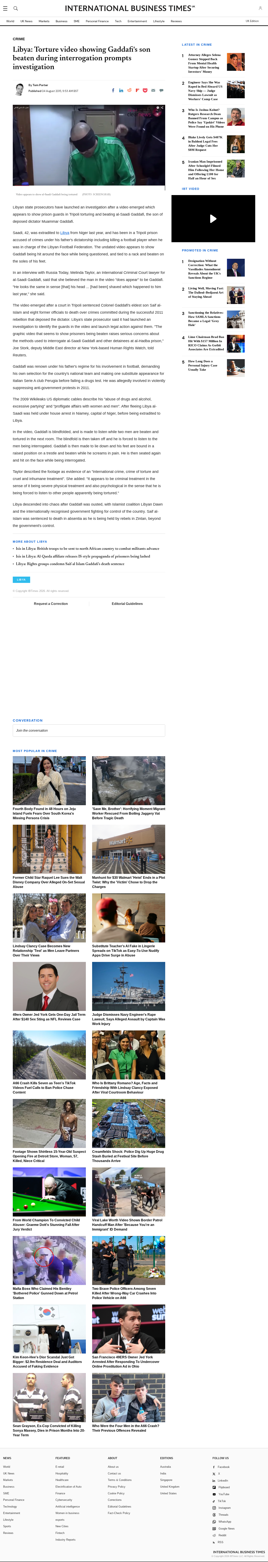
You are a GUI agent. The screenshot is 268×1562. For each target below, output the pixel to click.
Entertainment (137, 21)
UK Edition (252, 21)
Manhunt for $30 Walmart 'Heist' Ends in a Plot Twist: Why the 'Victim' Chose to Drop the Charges (128, 882)
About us (113, 1466)
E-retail (59, 1466)
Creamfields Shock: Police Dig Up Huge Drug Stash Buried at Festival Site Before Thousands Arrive (128, 1156)
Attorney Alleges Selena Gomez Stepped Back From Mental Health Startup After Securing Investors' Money (204, 63)
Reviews (176, 21)
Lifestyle (159, 21)
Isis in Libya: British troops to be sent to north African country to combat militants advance (87, 549)
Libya (64, 233)
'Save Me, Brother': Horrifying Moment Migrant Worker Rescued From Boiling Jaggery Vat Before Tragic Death (128, 813)
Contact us (114, 1473)
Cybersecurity (63, 1499)
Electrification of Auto (68, 1486)
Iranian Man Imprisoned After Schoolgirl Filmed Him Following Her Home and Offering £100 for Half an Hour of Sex (206, 170)
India (163, 1473)
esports (59, 1519)
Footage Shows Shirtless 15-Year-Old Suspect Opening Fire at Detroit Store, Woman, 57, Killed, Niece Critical (49, 1156)
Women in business (67, 1513)
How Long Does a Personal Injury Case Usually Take (202, 365)
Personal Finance (97, 21)
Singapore (166, 1480)
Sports (7, 1526)
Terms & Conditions (120, 1480)
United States (168, 1493)
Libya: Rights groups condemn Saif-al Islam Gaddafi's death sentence (70, 564)
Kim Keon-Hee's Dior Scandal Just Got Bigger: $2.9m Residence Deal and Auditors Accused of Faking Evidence (47, 1361)
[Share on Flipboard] (137, 90)
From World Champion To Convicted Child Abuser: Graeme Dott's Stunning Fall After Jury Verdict (46, 1224)
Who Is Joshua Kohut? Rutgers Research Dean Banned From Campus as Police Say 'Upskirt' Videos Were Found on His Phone (206, 118)
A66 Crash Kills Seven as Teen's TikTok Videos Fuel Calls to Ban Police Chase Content (44, 1087)
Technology (10, 1506)
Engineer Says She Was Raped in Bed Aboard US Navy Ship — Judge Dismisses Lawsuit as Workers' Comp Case (205, 91)
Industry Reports (65, 1539)
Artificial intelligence (67, 1506)
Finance (60, 1493)
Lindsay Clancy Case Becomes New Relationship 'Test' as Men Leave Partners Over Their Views (46, 950)
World (10, 21)
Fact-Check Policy (119, 1513)
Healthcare (61, 1480)
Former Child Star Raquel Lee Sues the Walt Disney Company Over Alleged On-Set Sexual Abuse (49, 882)
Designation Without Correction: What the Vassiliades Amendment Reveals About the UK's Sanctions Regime (204, 269)
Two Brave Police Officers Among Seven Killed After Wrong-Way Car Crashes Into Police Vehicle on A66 (124, 1293)
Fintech (59, 1533)
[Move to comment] (161, 90)
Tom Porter (40, 85)
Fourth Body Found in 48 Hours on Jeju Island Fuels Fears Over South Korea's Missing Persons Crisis (44, 813)
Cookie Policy (116, 1493)
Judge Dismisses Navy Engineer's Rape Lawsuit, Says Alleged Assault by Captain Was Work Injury (128, 1019)
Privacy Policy (116, 1486)
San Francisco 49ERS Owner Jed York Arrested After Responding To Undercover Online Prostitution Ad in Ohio (125, 1361)
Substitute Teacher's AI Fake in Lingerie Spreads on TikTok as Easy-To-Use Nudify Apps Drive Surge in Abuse (125, 950)
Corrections (115, 1499)
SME (77, 21)
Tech (118, 21)
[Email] (153, 90)
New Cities (61, 1526)
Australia (165, 1466)
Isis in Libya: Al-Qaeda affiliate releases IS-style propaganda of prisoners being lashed (83, 557)
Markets (44, 21)
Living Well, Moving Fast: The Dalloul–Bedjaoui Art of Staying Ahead (206, 292)
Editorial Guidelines (127, 604)
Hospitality (61, 1473)
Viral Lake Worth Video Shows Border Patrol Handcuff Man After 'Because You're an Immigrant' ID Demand (127, 1224)
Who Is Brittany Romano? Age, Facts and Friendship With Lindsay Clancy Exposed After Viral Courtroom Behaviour (125, 1087)
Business (61, 21)
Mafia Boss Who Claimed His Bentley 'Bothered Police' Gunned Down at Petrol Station (45, 1293)
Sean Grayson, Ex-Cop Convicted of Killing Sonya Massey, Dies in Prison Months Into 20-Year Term (49, 1430)
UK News (26, 21)
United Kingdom (169, 1486)
